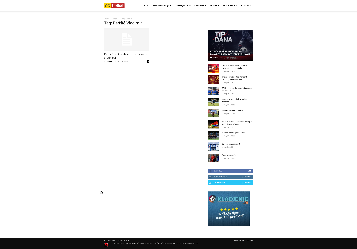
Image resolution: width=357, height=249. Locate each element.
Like (249, 171)
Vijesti (213, 5)
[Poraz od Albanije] (213, 158)
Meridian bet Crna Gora (243, 240)
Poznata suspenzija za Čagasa (234, 110)
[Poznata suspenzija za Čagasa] (213, 113)
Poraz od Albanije (229, 155)
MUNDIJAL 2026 (183, 5)
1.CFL (146, 5)
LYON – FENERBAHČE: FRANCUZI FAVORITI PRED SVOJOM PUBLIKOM (230, 53)
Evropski (199, 5)
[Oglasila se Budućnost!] (213, 146)
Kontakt (246, 5)
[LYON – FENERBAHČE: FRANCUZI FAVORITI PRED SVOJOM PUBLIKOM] (230, 45)
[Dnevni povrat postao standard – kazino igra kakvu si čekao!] (213, 79)
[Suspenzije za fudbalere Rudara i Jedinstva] (213, 102)
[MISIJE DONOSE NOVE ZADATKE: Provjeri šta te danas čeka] (213, 68)
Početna (107, 19)
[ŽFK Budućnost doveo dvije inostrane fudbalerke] (213, 91)
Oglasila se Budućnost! (231, 144)
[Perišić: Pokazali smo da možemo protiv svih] (126, 39)
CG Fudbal (108, 61)
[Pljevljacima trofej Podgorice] (213, 135)
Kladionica (229, 5)
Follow (247, 177)
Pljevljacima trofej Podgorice (233, 133)
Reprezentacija (161, 5)
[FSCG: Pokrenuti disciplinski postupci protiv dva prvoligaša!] (213, 124)
